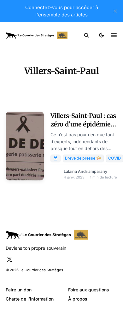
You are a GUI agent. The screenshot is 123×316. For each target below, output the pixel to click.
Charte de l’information (30, 298)
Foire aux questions (88, 289)
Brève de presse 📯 (83, 158)
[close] (115, 11)
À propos (77, 298)
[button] (86, 35)
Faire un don (19, 289)
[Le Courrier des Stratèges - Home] (36, 35)
